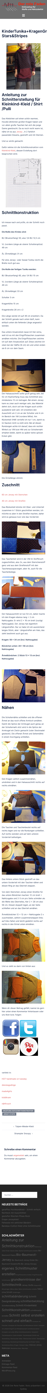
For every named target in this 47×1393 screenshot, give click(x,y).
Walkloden (6, 1348)
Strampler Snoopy (22, 1133)
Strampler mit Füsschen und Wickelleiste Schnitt (23, 1325)
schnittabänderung (15, 1296)
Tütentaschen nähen (16, 1338)
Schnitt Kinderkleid (26, 1305)
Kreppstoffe (37, 1285)
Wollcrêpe (25, 1348)
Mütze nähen (14, 1289)
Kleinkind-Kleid (8, 150)
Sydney (23, 1389)
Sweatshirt (35, 1332)
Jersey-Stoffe (9, 1114)
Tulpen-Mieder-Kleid (24, 1126)
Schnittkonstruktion (16, 1310)
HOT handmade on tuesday (14, 1079)
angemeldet (18, 1155)
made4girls (7, 1091)
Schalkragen (16, 1292)
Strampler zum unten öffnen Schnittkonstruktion (16, 1332)
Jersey (19, 131)
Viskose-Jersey (35, 1345)
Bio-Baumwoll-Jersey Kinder (23, 1260)
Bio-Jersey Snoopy (29, 1264)
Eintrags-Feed (8, 1364)
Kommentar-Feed (9, 1367)
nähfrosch (6, 1103)
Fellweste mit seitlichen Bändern (16, 1222)
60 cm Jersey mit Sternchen (14, 494)
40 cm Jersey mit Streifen (13, 501)
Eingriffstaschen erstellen (24, 1275)
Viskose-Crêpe (23, 1345)
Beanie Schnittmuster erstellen (28, 1251)
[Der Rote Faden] (23, 6)
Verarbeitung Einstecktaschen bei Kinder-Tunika (25, 1342)
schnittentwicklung (32, 1301)
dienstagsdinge (9, 1085)
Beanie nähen (14, 1251)
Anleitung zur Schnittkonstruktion (18, 1111)
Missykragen (6, 1289)
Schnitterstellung (8, 1306)
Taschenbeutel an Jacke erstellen (12, 1335)
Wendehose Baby (16, 1348)
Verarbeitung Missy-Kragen (10, 1345)
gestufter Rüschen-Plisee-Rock (16, 1216)
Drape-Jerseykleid (10, 1219)
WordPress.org (8, 1370)
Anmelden (6, 1361)
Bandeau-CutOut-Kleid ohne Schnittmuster (21, 1226)
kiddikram (6, 1097)
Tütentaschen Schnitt (29, 1338)
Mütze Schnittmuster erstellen (28, 1289)
